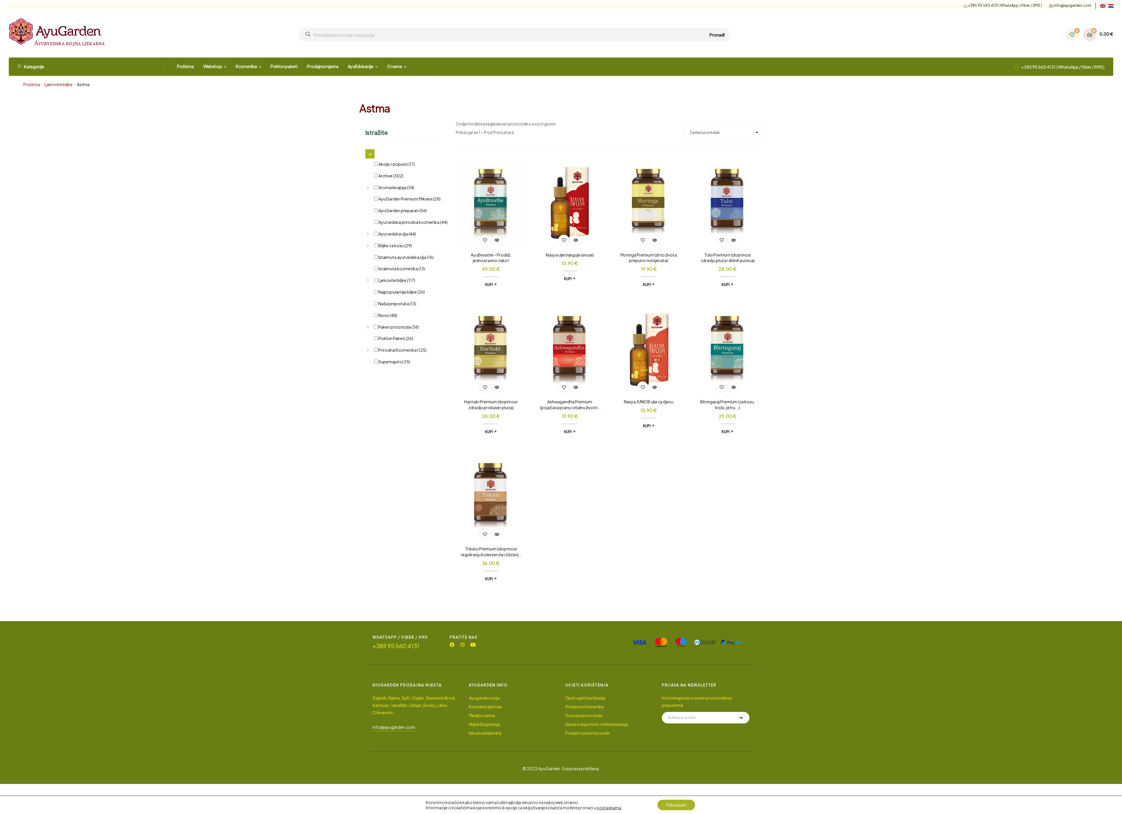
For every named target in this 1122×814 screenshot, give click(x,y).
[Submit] (740, 718)
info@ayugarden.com (1072, 5)
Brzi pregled (497, 240)
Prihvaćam (676, 805)
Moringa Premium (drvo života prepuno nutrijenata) (648, 257)
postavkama (609, 807)
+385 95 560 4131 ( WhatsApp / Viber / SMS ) (1005, 5)
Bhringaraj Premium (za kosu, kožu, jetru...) (727, 404)
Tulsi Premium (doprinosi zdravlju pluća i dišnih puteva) (728, 257)
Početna (31, 84)
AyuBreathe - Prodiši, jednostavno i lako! (491, 257)
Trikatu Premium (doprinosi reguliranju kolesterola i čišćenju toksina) (491, 552)
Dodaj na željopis (485, 240)
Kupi (489, 285)
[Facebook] (452, 644)
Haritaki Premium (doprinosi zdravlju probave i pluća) (490, 404)
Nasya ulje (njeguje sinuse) (570, 254)
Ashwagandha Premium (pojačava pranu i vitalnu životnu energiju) (570, 405)
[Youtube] (473, 644)
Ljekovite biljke (58, 84)
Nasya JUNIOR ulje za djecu (648, 401)
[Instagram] (462, 644)
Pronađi (717, 34)
